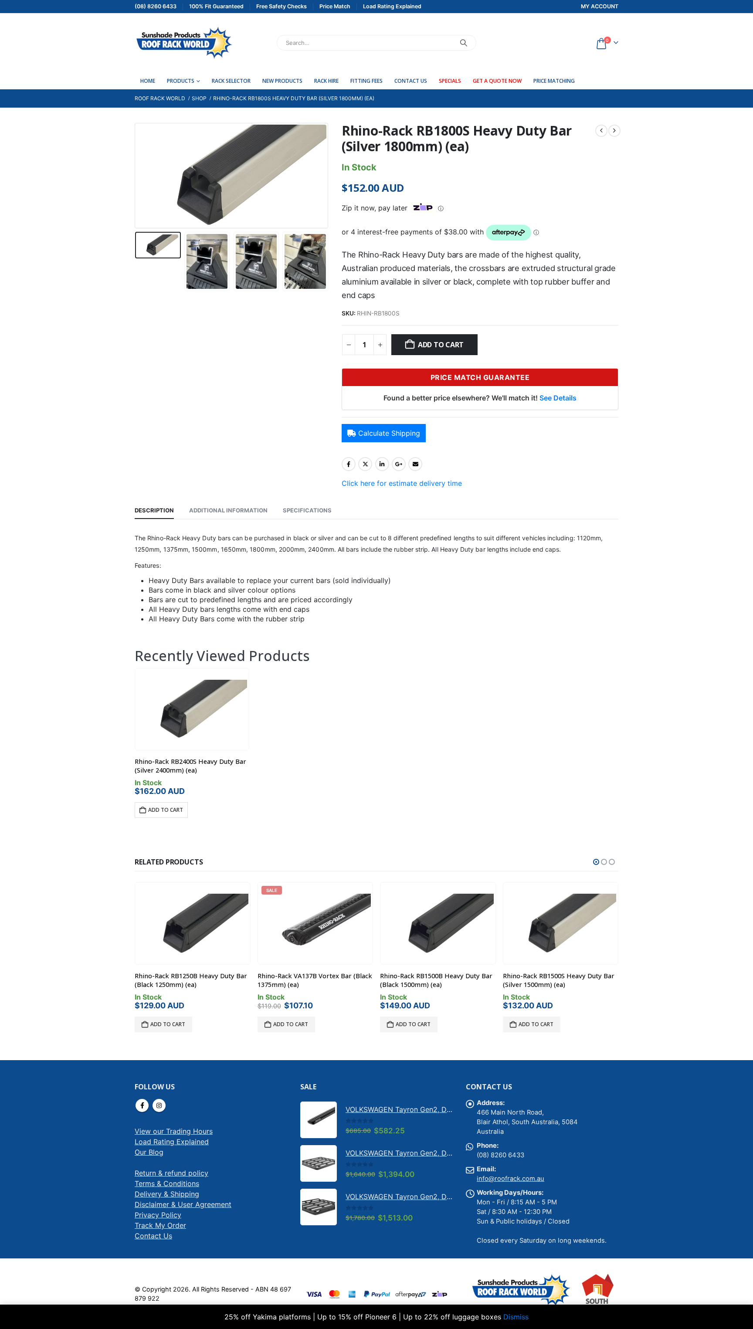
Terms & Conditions (167, 1183)
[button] (136, 175)
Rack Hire (326, 81)
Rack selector (231, 81)
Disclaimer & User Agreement (183, 1204)
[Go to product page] (192, 709)
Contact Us (410, 81)
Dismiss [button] (516, 1316)
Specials (450, 81)
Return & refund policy (171, 1173)
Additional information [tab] (228, 510)
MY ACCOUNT (599, 6)
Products (180, 81)
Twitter (365, 464)
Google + (399, 464)
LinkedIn (382, 464)
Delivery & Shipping (167, 1194)
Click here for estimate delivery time (402, 483)
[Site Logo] (184, 42)
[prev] (601, 131)
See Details (558, 397)
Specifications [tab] (307, 510)
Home (147, 81)
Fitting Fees (366, 81)
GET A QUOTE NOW (497, 81)
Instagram (159, 1105)
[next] (614, 131)
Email (415, 464)
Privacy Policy (158, 1214)
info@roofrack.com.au (510, 1179)
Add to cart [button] (165, 810)
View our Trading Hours (174, 1131)
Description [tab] (154, 510)
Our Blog (149, 1152)
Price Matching (554, 81)
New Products (282, 81)
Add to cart (441, 344)
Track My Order (160, 1225)
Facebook (349, 464)
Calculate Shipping (389, 433)
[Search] (463, 42)
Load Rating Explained (172, 1141)
